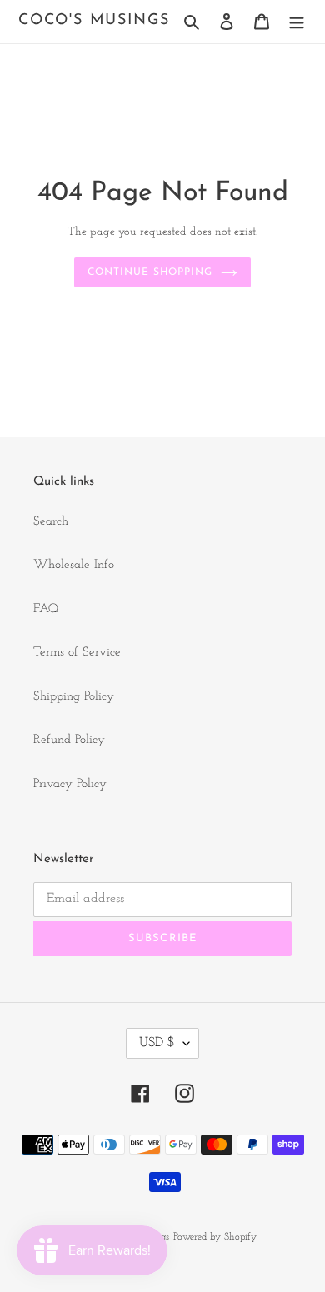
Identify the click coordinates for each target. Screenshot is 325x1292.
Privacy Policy (70, 784)
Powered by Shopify (215, 1237)
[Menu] (296, 22)
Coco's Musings (94, 20)
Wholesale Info (73, 565)
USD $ (157, 1043)
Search (50, 522)
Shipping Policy (73, 697)
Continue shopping (150, 272)
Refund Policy (69, 740)
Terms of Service (77, 652)
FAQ (45, 609)
